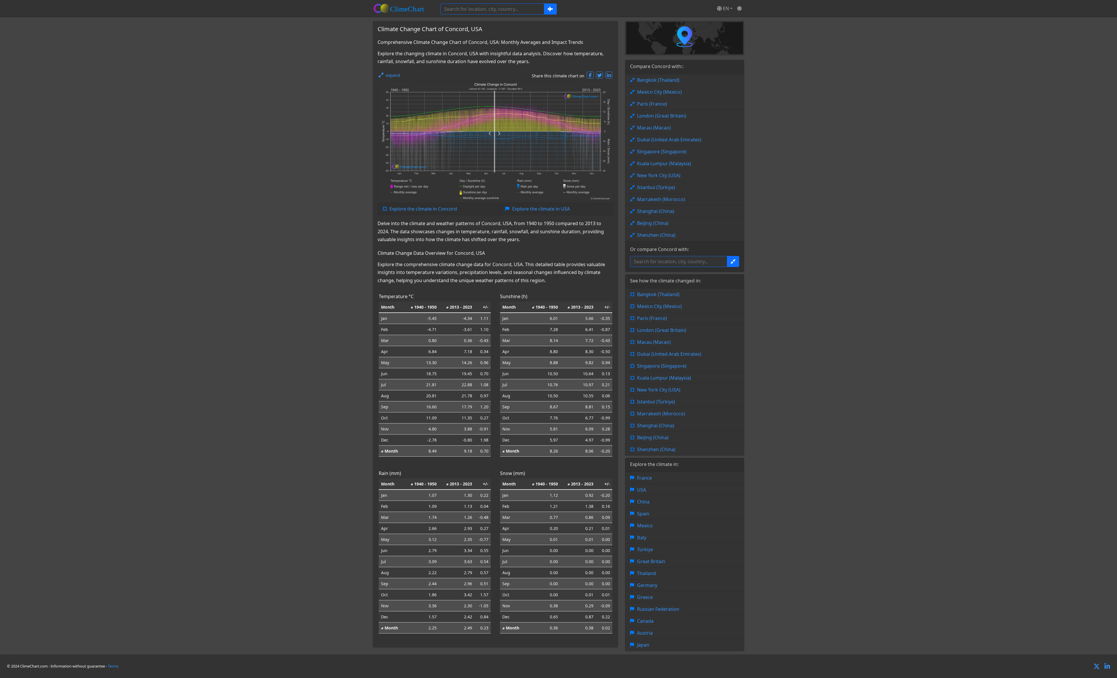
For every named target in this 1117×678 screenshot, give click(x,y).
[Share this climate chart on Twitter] (599, 75)
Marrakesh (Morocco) (661, 199)
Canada (645, 621)
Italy (641, 537)
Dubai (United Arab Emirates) (669, 139)
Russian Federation (658, 609)
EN (725, 8)
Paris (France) (652, 104)
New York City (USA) (658, 175)
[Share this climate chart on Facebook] (590, 75)
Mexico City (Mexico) (659, 92)
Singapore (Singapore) (661, 151)
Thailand (646, 573)
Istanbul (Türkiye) (656, 187)
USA (641, 490)
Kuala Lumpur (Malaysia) (664, 163)
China (643, 502)
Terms (113, 666)
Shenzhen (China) (656, 235)
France (644, 478)
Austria (645, 633)
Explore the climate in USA (541, 209)
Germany (647, 585)
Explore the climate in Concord (423, 209)
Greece (645, 597)
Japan (643, 645)
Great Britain (651, 561)
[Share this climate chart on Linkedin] (608, 75)
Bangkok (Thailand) (658, 80)
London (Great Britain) (661, 116)
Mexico (645, 525)
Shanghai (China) (655, 211)
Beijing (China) (652, 223)
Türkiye (645, 549)
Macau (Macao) (654, 127)
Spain (643, 513)
